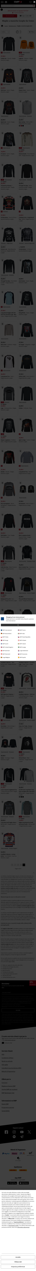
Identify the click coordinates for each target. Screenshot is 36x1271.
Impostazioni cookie (13, 1225)
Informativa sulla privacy (23, 1227)
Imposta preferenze (18, 1267)
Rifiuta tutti (18, 1262)
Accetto (18, 1257)
